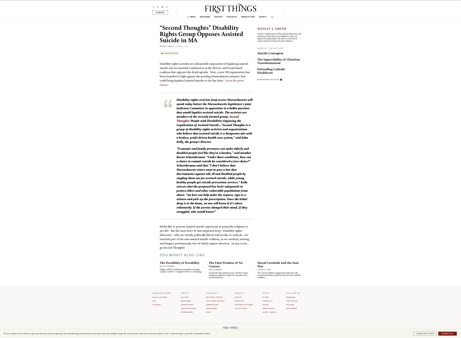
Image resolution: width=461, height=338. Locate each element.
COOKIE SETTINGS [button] (425, 333)
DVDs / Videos (269, 312)
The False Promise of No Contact (226, 264)
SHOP (266, 293)
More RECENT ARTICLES (268, 79)
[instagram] (167, 7)
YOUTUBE (290, 304)
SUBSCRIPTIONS (161, 293)
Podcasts (232, 17)
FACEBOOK (291, 297)
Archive (218, 17)
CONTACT (212, 293)
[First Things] (230, 8)
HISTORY (185, 297)
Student (156, 304)
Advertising (187, 304)
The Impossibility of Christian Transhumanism (278, 61)
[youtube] (162, 7)
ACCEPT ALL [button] (448, 333)
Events (263, 17)
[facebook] (158, 7)
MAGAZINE (205, 17)
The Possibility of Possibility (179, 263)
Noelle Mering (215, 270)
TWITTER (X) (291, 301)
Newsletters (248, 17)
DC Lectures (241, 308)
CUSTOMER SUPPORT (215, 301)
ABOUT (185, 293)
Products (268, 301)
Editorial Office (214, 297)
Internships (187, 312)
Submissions (212, 304)
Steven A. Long (264, 270)
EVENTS (239, 293)
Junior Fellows (188, 308)
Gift (154, 301)
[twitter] (153, 7)
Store (266, 297)
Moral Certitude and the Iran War (278, 264)
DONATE (160, 12)
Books (266, 304)
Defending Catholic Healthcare (271, 71)
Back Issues (268, 308)
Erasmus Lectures (244, 304)
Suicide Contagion (270, 53)
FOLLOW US (293, 293)
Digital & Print (159, 297)
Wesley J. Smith (166, 46)
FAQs (208, 312)
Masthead (186, 301)
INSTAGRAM (291, 308)
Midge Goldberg (167, 266)
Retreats (239, 301)
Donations (211, 308)
